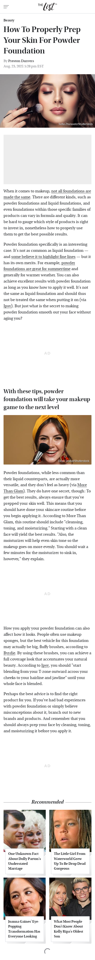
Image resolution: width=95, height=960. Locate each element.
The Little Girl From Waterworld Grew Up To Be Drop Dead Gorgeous (70, 861)
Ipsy (7, 306)
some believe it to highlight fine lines (43, 256)
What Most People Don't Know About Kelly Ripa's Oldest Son (68, 928)
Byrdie (9, 653)
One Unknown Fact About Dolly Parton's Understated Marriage (24, 861)
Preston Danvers (21, 61)
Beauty (9, 20)
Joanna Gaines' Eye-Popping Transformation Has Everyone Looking (24, 928)
